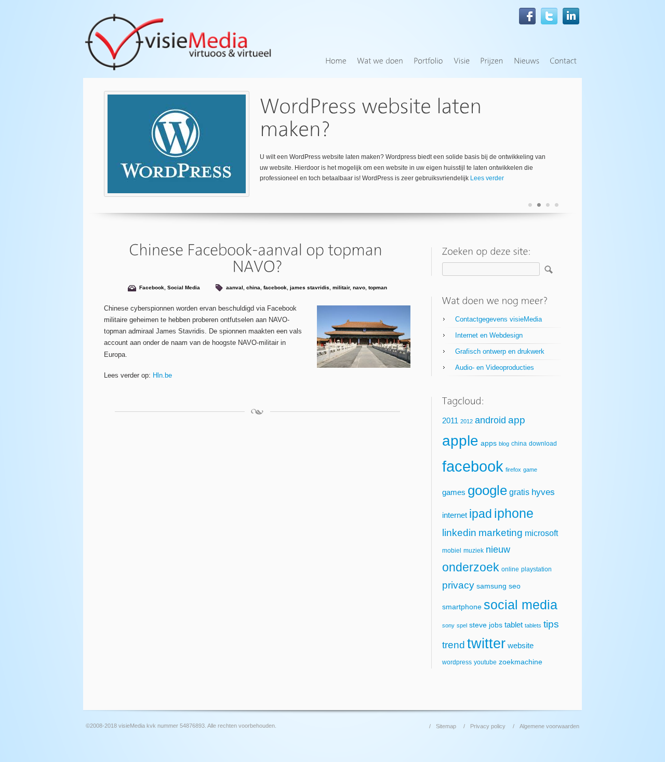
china (253, 287)
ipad (480, 513)
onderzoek (470, 567)
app (516, 420)
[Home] (336, 61)
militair (341, 287)
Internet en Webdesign (489, 335)
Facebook (151, 287)
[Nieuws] (526, 61)
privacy (458, 585)
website (521, 645)
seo (515, 586)
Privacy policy (488, 726)
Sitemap (446, 726)
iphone (514, 513)
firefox (513, 469)
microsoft (541, 533)
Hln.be (162, 375)
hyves (543, 492)
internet (454, 515)
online (510, 569)
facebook (275, 287)
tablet (513, 625)
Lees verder (487, 178)
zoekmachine (520, 662)
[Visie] (461, 61)
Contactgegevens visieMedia (498, 319)
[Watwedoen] (380, 61)
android (490, 420)
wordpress (457, 662)
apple (460, 441)
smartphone (462, 607)
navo (359, 287)
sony (448, 625)
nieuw (498, 549)
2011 (450, 421)
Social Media (183, 287)
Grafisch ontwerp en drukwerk (499, 351)
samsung (491, 586)
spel (462, 625)
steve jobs (485, 625)
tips (551, 624)
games (454, 492)
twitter (486, 643)
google (487, 490)
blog (504, 443)
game (530, 469)
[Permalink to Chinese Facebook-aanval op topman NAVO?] (257, 258)
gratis (519, 492)
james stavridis (309, 287)
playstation (536, 569)
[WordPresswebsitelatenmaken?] (373, 117)
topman (377, 287)
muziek (473, 550)
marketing (500, 532)
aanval (234, 287)
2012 (466, 421)
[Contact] (563, 61)
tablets (533, 625)
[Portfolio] (428, 61)
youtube (485, 662)
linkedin (459, 532)
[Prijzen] (492, 61)
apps (489, 443)
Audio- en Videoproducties (494, 367)
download (543, 443)
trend (453, 644)
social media (520, 604)
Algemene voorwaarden (549, 726)
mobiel (451, 550)
